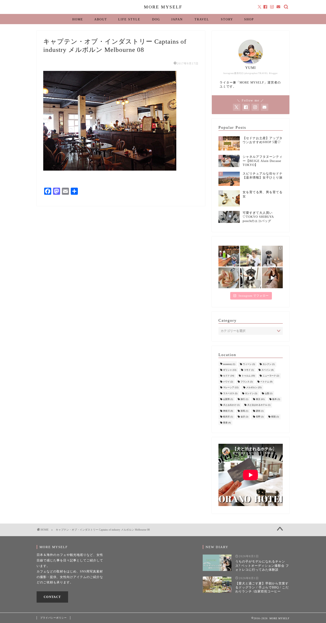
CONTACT (52, 597)
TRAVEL (201, 19)
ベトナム (266, 381)
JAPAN (177, 19)
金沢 (244, 417)
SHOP (249, 19)
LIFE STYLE (129, 19)
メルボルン (253, 387)
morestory (229, 364)
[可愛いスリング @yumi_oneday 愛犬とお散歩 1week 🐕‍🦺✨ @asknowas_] (272, 277)
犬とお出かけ (231, 405)
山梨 (268, 393)
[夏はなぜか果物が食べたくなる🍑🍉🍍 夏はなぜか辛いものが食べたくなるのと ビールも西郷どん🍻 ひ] (228, 277)
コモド (249, 370)
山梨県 (228, 399)
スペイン (267, 370)
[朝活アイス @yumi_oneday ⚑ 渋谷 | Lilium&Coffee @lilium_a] (272, 256)
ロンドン (251, 393)
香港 (227, 422)
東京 (260, 399)
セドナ (228, 376)
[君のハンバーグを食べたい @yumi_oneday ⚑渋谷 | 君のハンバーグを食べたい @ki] (228, 256)
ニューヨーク (271, 376)
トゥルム (248, 376)
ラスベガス (230, 393)
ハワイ (228, 381)
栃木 (276, 399)
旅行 (244, 399)
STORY (227, 19)
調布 (259, 411)
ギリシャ (229, 370)
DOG (156, 19)
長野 (259, 417)
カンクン (269, 364)
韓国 (275, 417)
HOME (77, 19)
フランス (247, 381)
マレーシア (230, 387)
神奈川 (228, 411)
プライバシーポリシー (53, 617)
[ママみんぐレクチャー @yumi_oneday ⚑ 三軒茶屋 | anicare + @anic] (250, 277)
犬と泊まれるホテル (258, 405)
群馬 (244, 411)
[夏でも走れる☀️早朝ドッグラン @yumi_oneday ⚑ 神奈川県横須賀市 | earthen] (250, 256)
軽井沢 (228, 417)
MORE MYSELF (163, 6)
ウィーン (249, 364)
